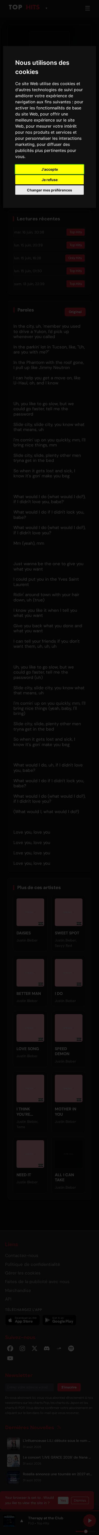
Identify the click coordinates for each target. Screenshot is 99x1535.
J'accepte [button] (49, 169)
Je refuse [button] (50, 180)
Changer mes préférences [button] (49, 190)
